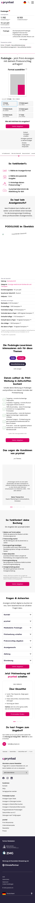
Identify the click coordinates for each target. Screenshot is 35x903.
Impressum (5, 882)
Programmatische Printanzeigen (12, 810)
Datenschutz (5, 879)
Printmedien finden (17, 714)
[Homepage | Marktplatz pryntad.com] (7, 2)
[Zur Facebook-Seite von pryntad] (3, 778)
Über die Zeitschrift (16, 153)
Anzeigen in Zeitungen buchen (11, 801)
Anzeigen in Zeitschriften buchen (12, 804)
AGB (3, 877)
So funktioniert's (6, 153)
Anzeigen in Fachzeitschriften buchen (13, 807)
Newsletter (5, 828)
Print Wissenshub (7, 822)
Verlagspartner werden (9, 791)
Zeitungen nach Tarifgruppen (11, 815)
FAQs (4, 788)
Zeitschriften (13, 751)
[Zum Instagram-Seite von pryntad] (8, 778)
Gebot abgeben (17, 158)
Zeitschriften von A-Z (8, 812)
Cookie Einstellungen (7, 884)
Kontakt (4, 786)
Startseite (5, 751)
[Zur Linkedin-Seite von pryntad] (12, 778)
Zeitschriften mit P (22, 751)
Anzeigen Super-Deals (9, 798)
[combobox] (25, 2)
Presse (4, 831)
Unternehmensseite (8, 825)
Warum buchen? (26, 153)
